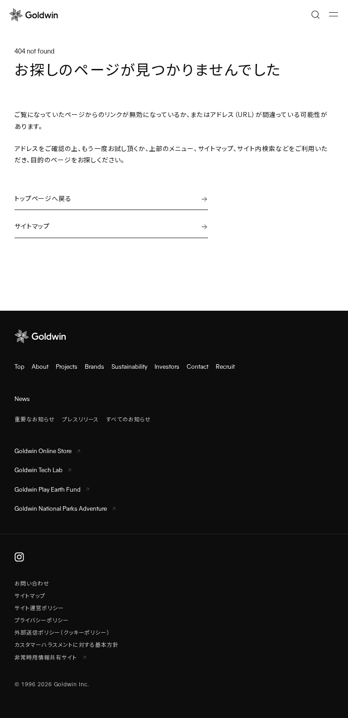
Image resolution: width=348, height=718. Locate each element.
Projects (66, 367)
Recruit (225, 367)
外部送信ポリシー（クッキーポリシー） (62, 632)
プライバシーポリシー (41, 620)
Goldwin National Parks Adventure (60, 509)
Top (19, 367)
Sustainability (129, 367)
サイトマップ (29, 596)
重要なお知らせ (34, 419)
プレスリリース (80, 419)
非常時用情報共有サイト (46, 657)
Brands (94, 367)
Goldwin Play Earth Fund (47, 489)
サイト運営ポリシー (39, 608)
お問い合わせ (31, 583)
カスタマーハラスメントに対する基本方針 (66, 645)
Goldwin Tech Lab (38, 470)
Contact (197, 367)
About (40, 367)
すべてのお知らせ (128, 419)
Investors (167, 367)
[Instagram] (19, 556)
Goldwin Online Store (43, 451)
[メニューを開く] (333, 14)
